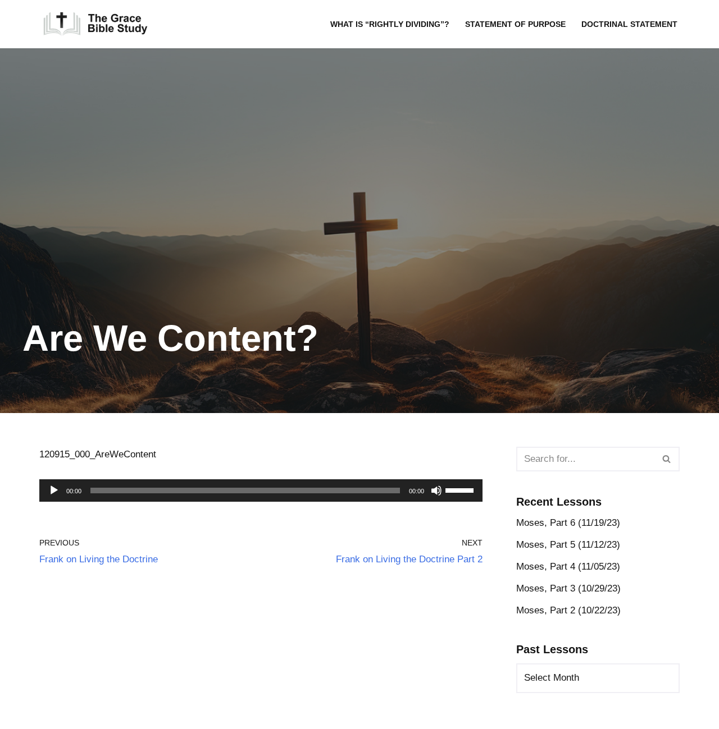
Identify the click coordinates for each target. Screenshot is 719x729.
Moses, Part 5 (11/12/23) (568, 544)
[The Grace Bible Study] (95, 24)
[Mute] (436, 490)
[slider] (461, 489)
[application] (261, 490)
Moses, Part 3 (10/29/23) (568, 588)
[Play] (54, 490)
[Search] (667, 459)
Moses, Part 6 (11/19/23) (568, 522)
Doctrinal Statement (629, 24)
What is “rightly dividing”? (389, 24)
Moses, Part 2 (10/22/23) (568, 610)
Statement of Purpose (515, 24)
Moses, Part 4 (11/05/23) (568, 566)
